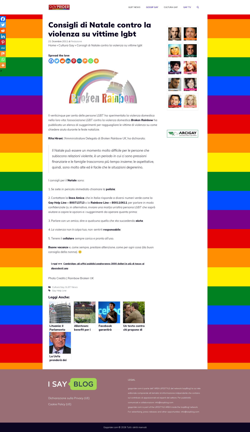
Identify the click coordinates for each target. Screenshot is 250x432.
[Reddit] (62, 60)
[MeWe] (79, 60)
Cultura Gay (171, 7)
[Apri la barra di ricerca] (198, 7)
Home (52, 45)
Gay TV (187, 7)
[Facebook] (51, 60)
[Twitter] (56, 60)
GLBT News (134, 7)
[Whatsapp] (90, 60)
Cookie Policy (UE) (59, 404)
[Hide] (1, 71)
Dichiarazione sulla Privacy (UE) (69, 398)
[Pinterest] (73, 60)
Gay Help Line (59, 290)
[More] (96, 60)
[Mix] (85, 60)
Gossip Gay (152, 7)
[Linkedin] (68, 60)
